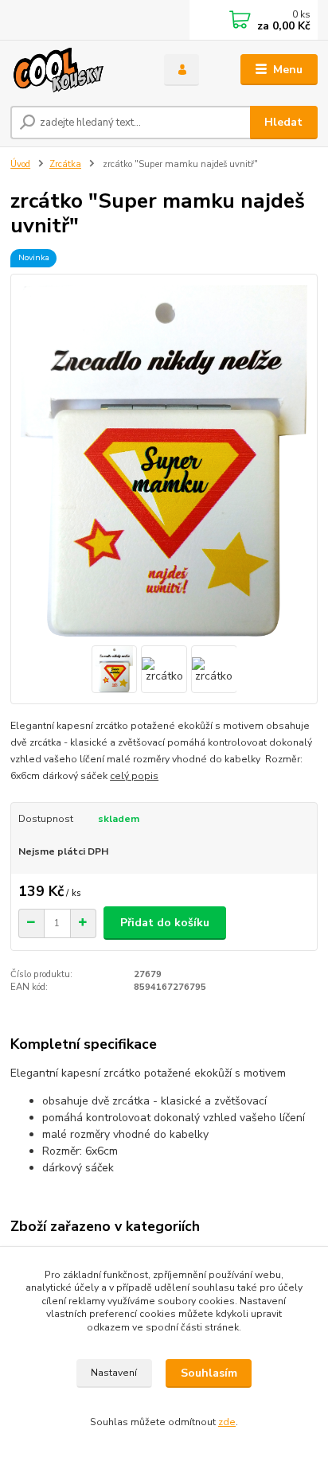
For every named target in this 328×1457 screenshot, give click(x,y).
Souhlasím (209, 1373)
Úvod (20, 164)
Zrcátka (65, 164)
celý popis (134, 775)
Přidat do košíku (164, 922)
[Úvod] (74, 70)
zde (227, 1422)
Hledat (283, 122)
